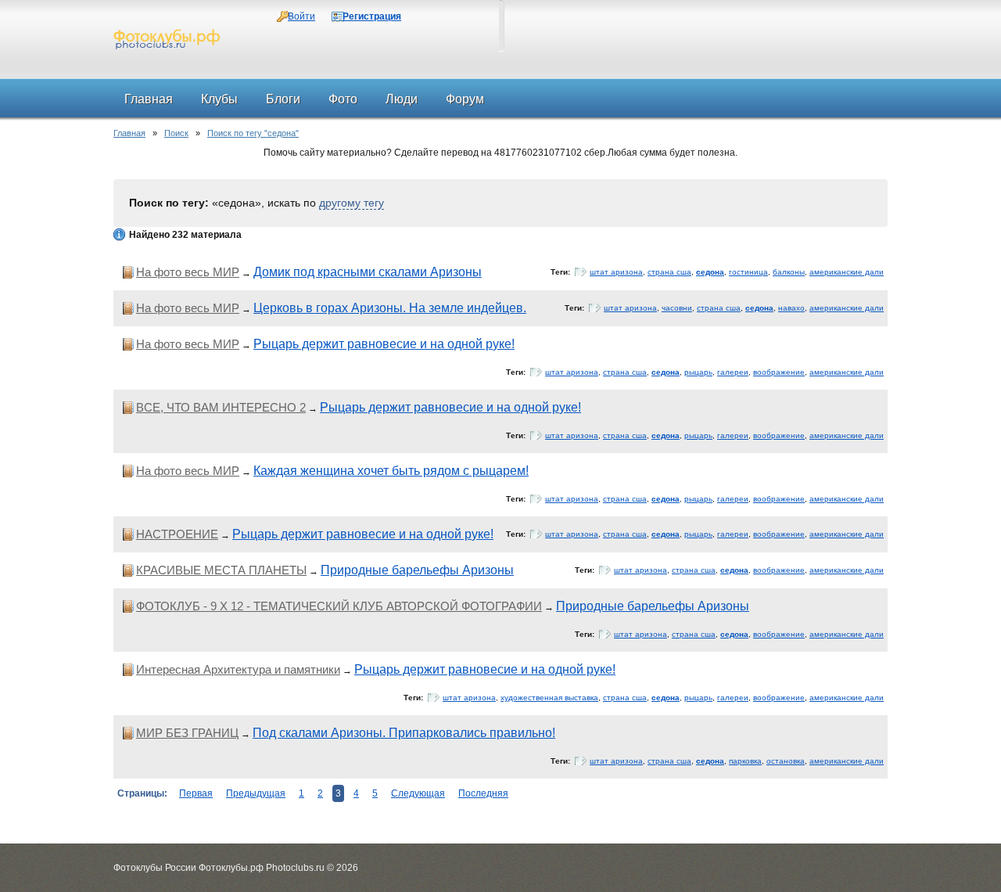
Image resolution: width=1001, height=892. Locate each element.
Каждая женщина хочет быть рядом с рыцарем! (391, 470)
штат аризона (616, 272)
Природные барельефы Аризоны (417, 570)
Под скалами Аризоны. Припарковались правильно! (404, 732)
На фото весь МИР (187, 272)
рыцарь (698, 372)
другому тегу (351, 202)
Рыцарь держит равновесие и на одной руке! (384, 344)
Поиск (176, 133)
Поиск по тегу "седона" (253, 133)
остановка (785, 761)
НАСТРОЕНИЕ (177, 534)
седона (710, 272)
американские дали (846, 272)
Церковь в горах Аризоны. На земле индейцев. (389, 308)
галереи (732, 372)
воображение (779, 372)
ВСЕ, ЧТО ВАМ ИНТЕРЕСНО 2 (221, 407)
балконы (789, 272)
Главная (129, 133)
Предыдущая (255, 793)
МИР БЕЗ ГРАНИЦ (187, 732)
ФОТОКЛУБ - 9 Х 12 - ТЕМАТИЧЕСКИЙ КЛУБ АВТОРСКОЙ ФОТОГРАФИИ (339, 606)
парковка (745, 761)
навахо (791, 308)
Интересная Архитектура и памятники (238, 669)
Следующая (418, 793)
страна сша (669, 272)
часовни (677, 308)
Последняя (483, 793)
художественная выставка (549, 697)
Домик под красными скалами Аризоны (367, 272)
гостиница (748, 272)
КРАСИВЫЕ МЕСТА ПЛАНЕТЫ (221, 570)
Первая (196, 793)
